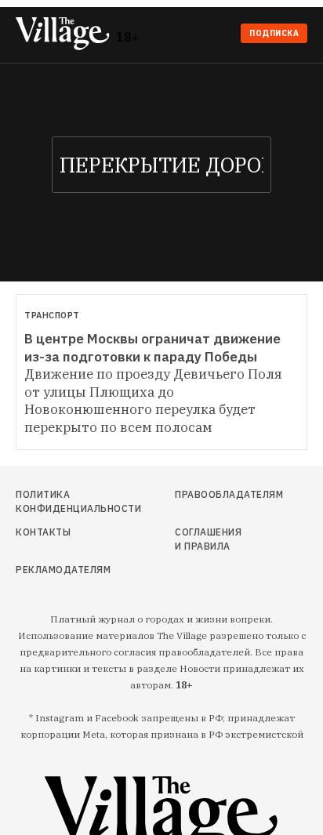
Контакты (43, 532)
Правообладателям (212, 494)
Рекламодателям (59, 569)
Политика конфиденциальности (59, 501)
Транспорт (52, 315)
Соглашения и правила (208, 539)
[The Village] (66, 35)
